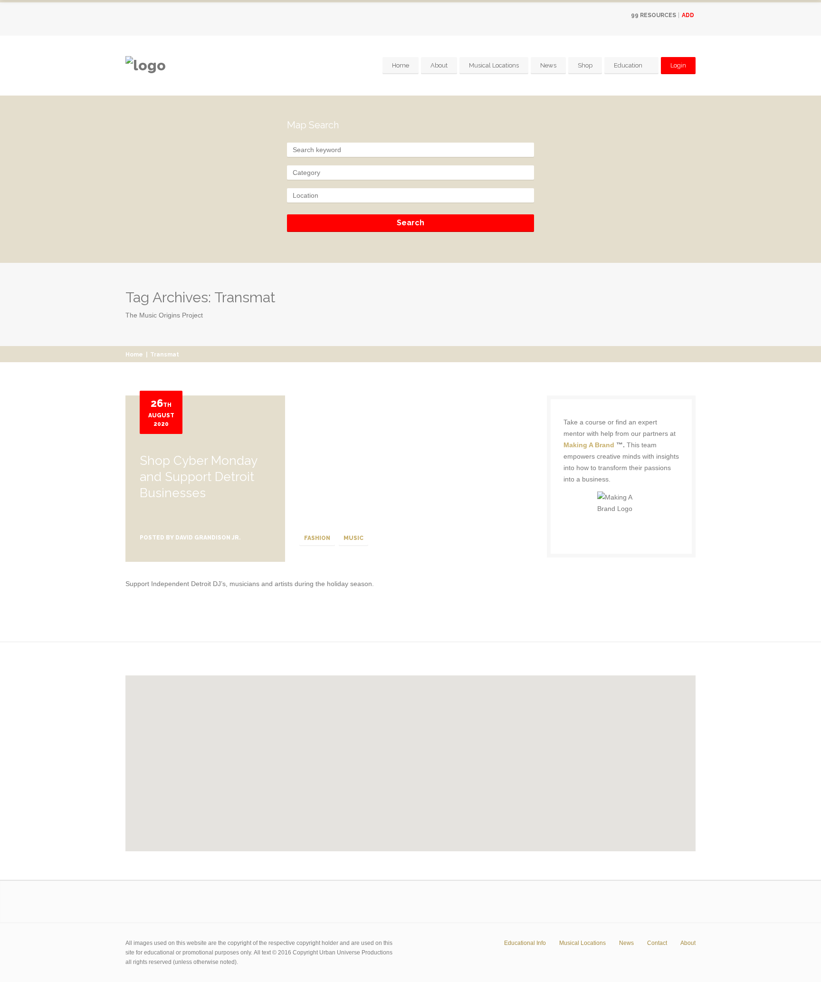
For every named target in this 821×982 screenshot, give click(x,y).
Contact (657, 943)
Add (688, 15)
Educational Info (525, 943)
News (548, 65)
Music (353, 538)
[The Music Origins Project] (145, 65)
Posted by (190, 537)
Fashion (317, 538)
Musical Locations (494, 65)
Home (400, 65)
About (439, 65)
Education (628, 65)
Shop (585, 65)
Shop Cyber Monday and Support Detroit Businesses (198, 476)
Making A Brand (588, 445)
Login (678, 65)
